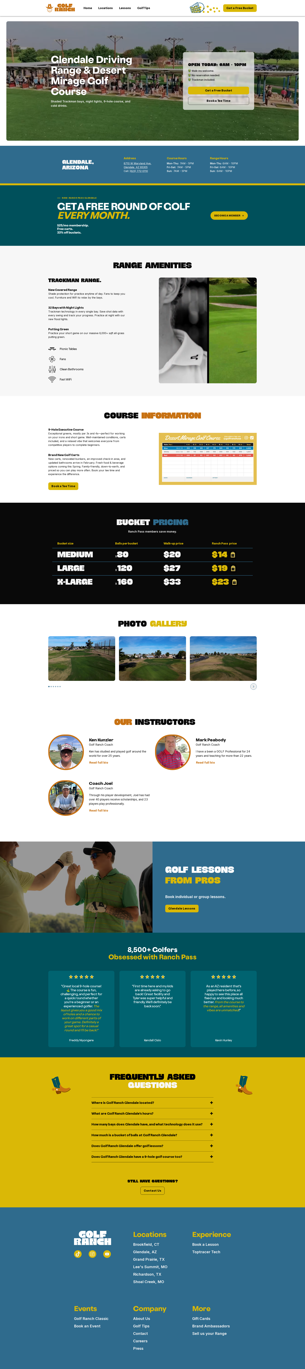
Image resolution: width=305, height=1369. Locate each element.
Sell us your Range (209, 1333)
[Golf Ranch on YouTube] (107, 1254)
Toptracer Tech (206, 1252)
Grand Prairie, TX (149, 1259)
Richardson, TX (147, 1274)
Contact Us (152, 1190)
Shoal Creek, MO (148, 1281)
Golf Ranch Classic (91, 1318)
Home (88, 8)
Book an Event (87, 1326)
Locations (105, 8)
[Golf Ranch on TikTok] (78, 1254)
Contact (140, 1333)
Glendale (175, 908)
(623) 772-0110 (139, 171)
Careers (140, 1341)
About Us (141, 1318)
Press (138, 1348)
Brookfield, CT (146, 1244)
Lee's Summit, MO (150, 1267)
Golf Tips (143, 8)
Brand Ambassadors (211, 1326)
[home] (60, 8)
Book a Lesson (205, 1244)
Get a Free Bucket (240, 8)
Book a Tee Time (218, 100)
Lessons (125, 8)
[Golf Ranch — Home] (89, 1240)
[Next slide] (253, 686)
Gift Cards (201, 1318)
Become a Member (227, 215)
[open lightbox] (81, 658)
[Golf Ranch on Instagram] (92, 1254)
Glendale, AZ (145, 1252)
